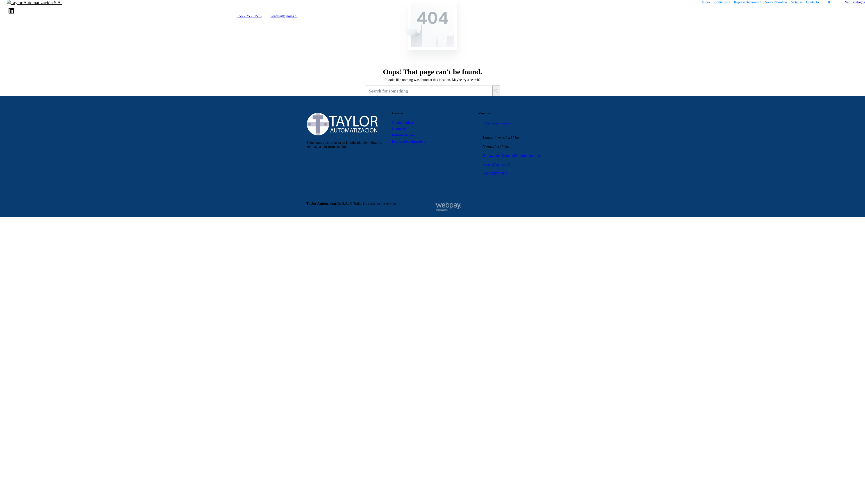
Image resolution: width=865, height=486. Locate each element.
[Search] (496, 91)
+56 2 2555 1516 (249, 16)
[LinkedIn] (11, 11)
